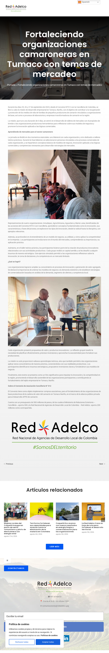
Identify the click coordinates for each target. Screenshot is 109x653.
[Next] (103, 520)
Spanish (85, 2)
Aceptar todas (48, 642)
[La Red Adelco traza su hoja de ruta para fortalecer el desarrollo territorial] (93, 511)
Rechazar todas (21, 642)
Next (101, 464)
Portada (11, 85)
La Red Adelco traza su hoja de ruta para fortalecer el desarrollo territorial (92, 526)
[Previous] (6, 520)
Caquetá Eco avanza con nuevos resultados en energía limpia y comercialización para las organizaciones (66, 527)
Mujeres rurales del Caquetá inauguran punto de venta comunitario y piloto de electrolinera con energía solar (15, 528)
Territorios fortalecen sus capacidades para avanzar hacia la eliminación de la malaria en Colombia (40, 527)
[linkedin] (66, 638)
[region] (34, 634)
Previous (9, 464)
